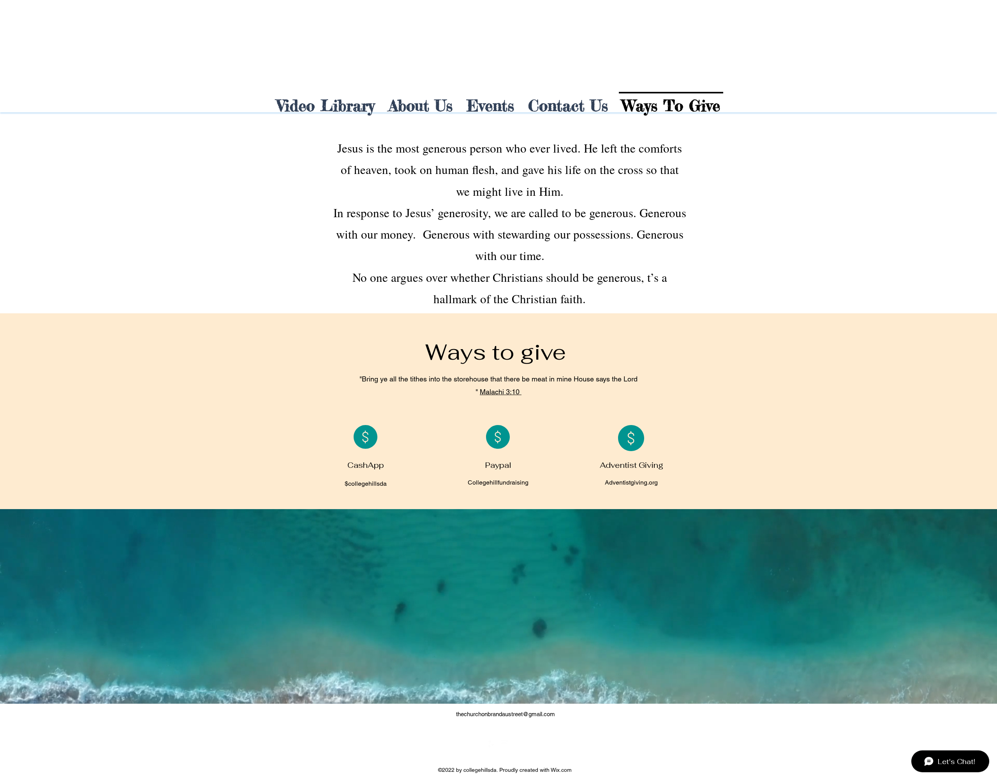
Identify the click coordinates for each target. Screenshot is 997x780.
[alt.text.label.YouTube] (504, 744)
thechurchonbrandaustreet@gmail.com (505, 714)
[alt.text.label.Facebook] (493, 744)
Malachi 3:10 (500, 392)
